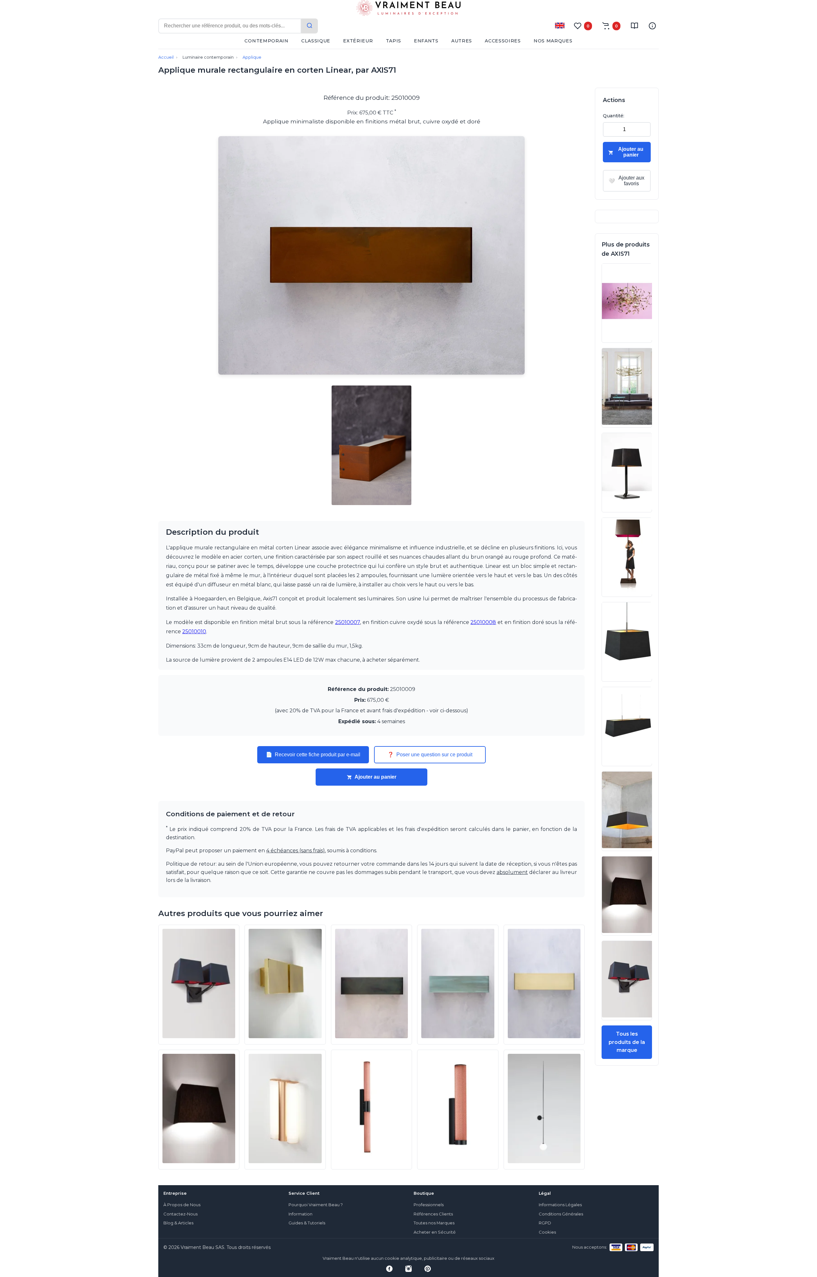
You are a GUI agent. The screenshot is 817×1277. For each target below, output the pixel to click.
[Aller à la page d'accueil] (408, 9)
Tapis (393, 41)
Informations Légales (560, 1204)
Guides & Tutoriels (307, 1223)
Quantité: (613, 116)
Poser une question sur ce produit (429, 755)
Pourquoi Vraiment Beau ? (316, 1204)
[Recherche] (309, 25)
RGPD (545, 1223)
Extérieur (358, 41)
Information (300, 1214)
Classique (315, 41)
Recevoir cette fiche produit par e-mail (313, 755)
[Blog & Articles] (634, 25)
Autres (461, 41)
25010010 (194, 631)
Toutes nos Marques (434, 1223)
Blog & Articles (178, 1223)
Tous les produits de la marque (627, 1042)
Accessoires (503, 41)
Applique (252, 57)
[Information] (652, 25)
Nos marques (553, 41)
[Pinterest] (427, 1269)
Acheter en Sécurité (435, 1232)
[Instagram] (408, 1269)
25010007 (347, 622)
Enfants (426, 41)
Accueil (166, 57)
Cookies (547, 1232)
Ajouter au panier (375, 777)
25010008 (483, 622)
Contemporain (266, 41)
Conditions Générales (561, 1214)
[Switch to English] (559, 25)
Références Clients (433, 1214)
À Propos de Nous (181, 1204)
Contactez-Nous (180, 1214)
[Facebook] (389, 1269)
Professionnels (429, 1204)
